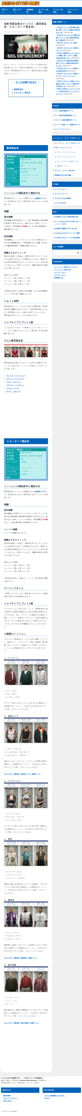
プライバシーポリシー (10, 1098)
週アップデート (17, 11)
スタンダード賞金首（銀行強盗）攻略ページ (21, 1023)
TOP (11, 1078)
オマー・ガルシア (13, 391)
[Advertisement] (26, 122)
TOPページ (5, 11)
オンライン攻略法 (43, 11)
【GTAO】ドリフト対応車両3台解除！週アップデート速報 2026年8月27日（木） (68, 30)
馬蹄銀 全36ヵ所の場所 (63, 175)
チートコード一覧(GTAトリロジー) (66, 267)
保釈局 (38, 198)
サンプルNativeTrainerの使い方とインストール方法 (68, 223)
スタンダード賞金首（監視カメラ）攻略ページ (22, 774)
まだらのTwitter (60, 203)
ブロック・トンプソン (15, 385)
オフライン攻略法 (58, 11)
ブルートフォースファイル (66, 157)
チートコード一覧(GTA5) (62, 270)
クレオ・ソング (12, 388)
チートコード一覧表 (73, 11)
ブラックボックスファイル (66, 152)
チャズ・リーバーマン (15, 379)
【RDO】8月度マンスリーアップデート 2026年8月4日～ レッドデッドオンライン (68, 91)
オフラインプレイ (60, 275)
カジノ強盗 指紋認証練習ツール (65, 115)
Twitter (47, 1098)
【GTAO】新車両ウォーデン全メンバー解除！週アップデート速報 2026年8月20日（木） (68, 55)
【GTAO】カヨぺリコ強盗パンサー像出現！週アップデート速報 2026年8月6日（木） (68, 83)
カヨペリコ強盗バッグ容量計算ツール (67, 124)
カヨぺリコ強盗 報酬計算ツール (65, 120)
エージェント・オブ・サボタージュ (67, 143)
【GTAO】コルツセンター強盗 (66, 43)
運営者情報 (6, 1095)
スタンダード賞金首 (22, 92)
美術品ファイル (62, 166)
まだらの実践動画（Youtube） (55, 1095)
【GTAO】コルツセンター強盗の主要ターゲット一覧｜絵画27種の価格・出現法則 (68, 37)
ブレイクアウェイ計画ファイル (68, 161)
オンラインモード (61, 189)
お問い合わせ (7, 1101)
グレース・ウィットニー (16, 376)
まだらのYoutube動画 (63, 198)
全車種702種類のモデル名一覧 (66, 228)
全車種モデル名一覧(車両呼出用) (66, 217)
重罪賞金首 (18, 89)
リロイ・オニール (13, 382)
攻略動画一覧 (31, 11)
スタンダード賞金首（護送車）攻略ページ (20, 958)
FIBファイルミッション (63, 147)
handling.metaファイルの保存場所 (67, 238)
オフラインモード (61, 194)
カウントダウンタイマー (63, 129)
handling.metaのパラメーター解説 (67, 233)
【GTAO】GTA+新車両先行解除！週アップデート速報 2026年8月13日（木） (67, 63)
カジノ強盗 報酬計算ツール (64, 111)
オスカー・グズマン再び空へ (65, 170)
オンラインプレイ (60, 272)
